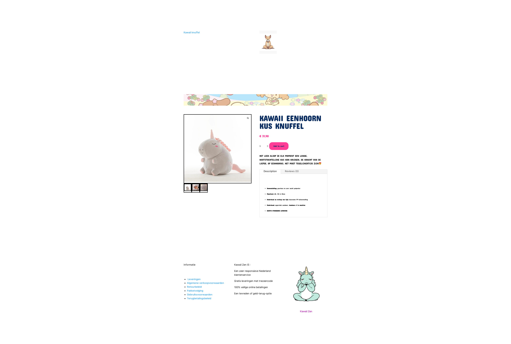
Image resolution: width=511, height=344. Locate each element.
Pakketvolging (195, 290)
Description (270, 171)
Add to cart (278, 146)
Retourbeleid (194, 286)
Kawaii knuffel (192, 32)
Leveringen (194, 279)
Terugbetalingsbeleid (199, 298)
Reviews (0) (292, 171)
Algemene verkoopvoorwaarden (205, 283)
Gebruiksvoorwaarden (199, 294)
